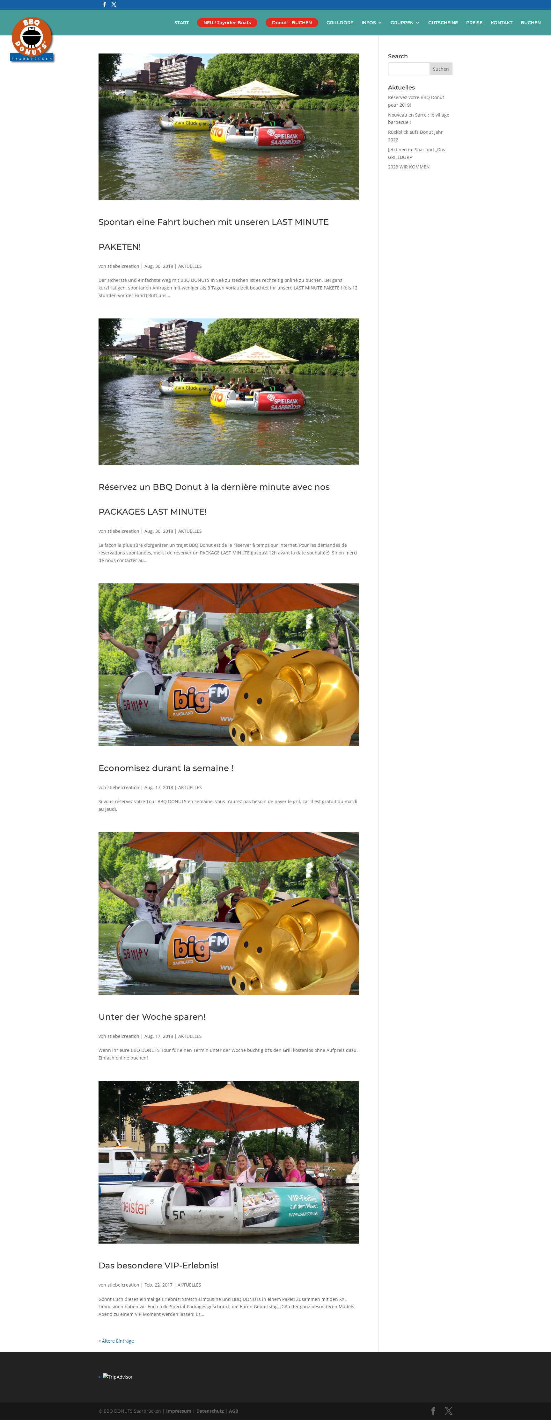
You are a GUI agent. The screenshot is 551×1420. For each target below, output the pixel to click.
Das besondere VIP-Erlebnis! (159, 1265)
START (181, 22)
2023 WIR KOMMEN (409, 167)
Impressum (179, 1411)
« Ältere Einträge (116, 1341)
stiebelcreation (123, 266)
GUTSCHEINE (443, 22)
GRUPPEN (402, 22)
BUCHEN (531, 22)
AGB (233, 1411)
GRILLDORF (340, 22)
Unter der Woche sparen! (152, 1017)
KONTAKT (501, 22)
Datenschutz (210, 1411)
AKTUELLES (190, 266)
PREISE (474, 22)
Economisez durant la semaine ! (166, 768)
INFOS (369, 22)
